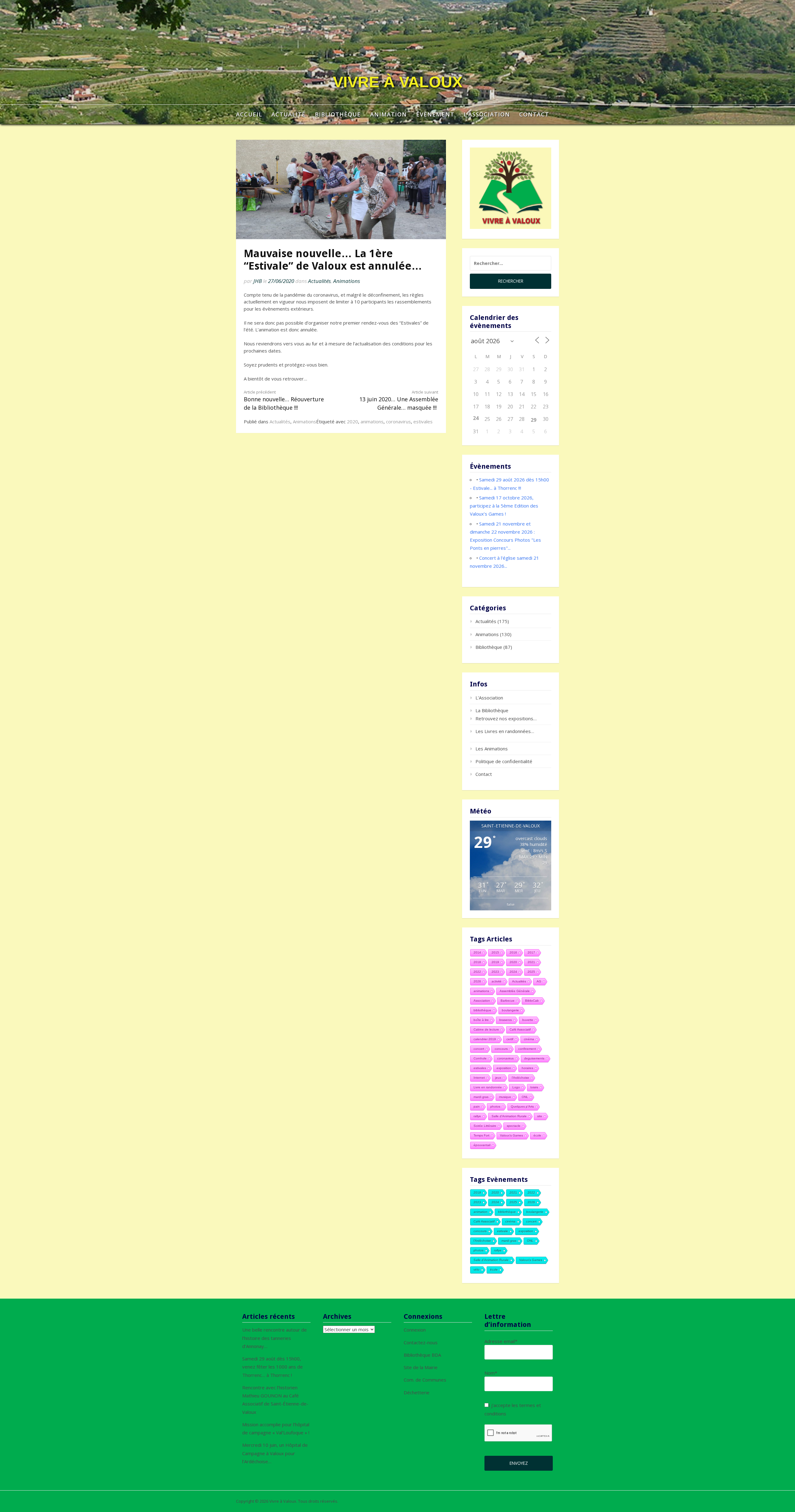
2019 (495, 962)
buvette (527, 1020)
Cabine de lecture (486, 1029)
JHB (257, 281)
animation (481, 1212)
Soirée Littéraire (485, 1125)
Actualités (319, 281)
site (539, 1116)
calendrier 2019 (485, 1039)
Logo (516, 1087)
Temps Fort (481, 1135)
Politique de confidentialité (503, 761)
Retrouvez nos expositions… (506, 718)
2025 (531, 971)
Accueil (249, 114)
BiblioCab (532, 1000)
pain (477, 1106)
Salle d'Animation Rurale (509, 1116)
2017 (531, 952)
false (511, 904)
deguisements (534, 1058)
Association (482, 1000)
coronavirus (398, 421)
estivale (502, 1231)
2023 (495, 971)
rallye (477, 1116)
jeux (498, 1077)
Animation (388, 114)
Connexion (415, 1330)
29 (533, 420)
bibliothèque (482, 1010)
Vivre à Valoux (397, 82)
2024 (513, 971)
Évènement (435, 114)
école (537, 1135)
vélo (476, 1269)
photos (495, 1106)
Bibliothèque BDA (422, 1355)
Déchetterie (416, 1392)
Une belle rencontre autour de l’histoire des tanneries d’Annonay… (274, 1338)
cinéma (529, 1039)
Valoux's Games (511, 1135)
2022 (477, 971)
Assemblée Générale (515, 991)
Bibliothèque (338, 114)
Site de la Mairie (421, 1367)
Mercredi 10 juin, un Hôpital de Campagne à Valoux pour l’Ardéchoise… (275, 1453)
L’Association (487, 114)
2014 (477, 952)
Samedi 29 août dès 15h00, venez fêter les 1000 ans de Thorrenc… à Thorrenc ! (272, 1366)
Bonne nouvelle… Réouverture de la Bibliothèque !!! (284, 400)
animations (372, 421)
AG (539, 981)
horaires (527, 1068)
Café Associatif (520, 1029)
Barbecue (508, 1000)
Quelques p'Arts (522, 1106)
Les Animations (491, 748)
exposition (504, 1068)
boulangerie (510, 1010)
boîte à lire (481, 1020)
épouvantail (482, 1145)
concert (479, 1048)
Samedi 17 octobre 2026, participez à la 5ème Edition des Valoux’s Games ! (504, 505)
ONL (525, 1097)
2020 (352, 421)
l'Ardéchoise (520, 1077)
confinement (527, 1048)
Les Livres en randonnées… (504, 731)
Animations (346, 281)
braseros (505, 1020)
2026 (477, 981)
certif (510, 1039)
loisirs (534, 1087)
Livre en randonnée (488, 1087)
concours (501, 1048)
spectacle (513, 1125)
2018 (477, 962)
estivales (423, 421)
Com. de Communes (425, 1380)
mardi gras (481, 1097)
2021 (531, 962)
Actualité (288, 114)
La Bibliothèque (491, 710)
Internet (479, 1077)
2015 (495, 952)
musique (505, 1097)
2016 (513, 952)
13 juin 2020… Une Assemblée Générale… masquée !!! (398, 400)
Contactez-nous (421, 1342)
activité (497, 981)
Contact (534, 114)
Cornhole (480, 1058)
